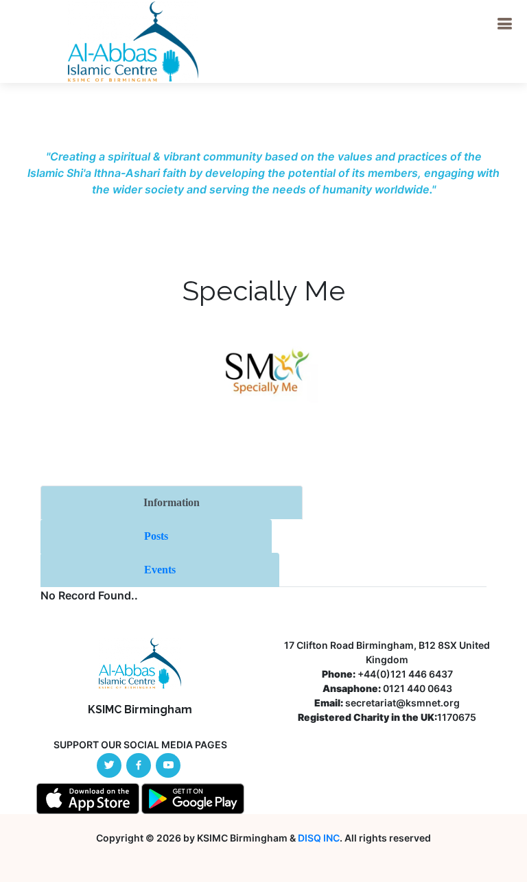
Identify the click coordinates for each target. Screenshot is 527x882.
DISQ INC (319, 838)
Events (160, 569)
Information (171, 502)
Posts (156, 536)
